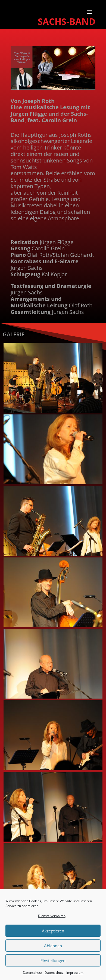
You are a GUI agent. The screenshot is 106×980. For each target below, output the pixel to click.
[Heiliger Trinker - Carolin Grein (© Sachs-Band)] (53, 482)
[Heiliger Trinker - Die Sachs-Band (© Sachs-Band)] (53, 411)
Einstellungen (53, 960)
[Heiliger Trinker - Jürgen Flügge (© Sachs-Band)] (53, 697)
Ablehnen (53, 945)
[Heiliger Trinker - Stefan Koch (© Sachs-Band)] (53, 554)
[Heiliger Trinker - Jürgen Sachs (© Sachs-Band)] (53, 625)
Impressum (74, 972)
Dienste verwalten (52, 915)
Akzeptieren (53, 931)
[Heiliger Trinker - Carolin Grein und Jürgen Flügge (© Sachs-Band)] (53, 840)
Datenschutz (32, 972)
